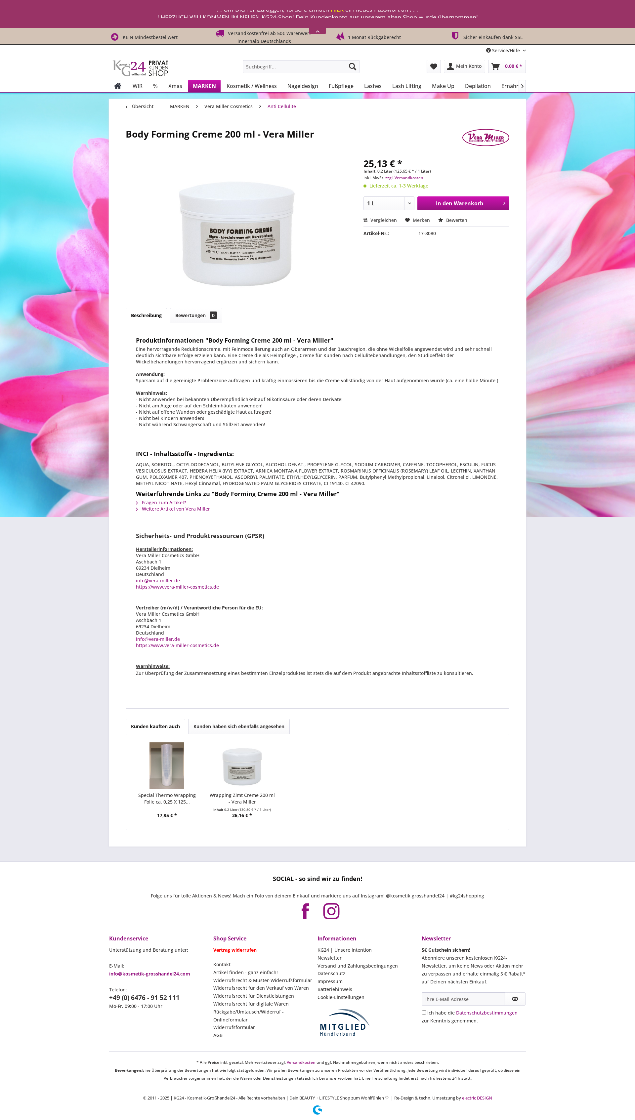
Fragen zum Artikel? (163, 502)
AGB (218, 1035)
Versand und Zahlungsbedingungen (358, 966)
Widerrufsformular (234, 1027)
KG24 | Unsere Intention (345, 950)
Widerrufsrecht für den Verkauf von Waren (261, 988)
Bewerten (456, 220)
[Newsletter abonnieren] (515, 999)
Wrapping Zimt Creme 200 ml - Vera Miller (242, 798)
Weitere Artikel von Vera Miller (175, 509)
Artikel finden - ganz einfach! (245, 972)
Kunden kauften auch (155, 726)
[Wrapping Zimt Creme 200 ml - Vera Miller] (242, 765)
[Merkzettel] (434, 66)
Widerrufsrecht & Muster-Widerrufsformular (262, 980)
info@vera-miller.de (158, 580)
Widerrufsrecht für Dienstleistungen (253, 996)
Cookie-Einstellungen (341, 997)
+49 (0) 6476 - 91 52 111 (144, 997)
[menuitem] (301, 66)
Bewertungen (195, 315)
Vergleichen (383, 220)
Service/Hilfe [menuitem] (506, 50)
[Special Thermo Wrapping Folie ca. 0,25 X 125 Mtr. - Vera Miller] (167, 765)
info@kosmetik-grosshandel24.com (149, 974)
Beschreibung (146, 315)
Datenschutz (331, 973)
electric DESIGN (477, 1098)
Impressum (330, 981)
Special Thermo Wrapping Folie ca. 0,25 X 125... (167, 798)
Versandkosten (301, 1062)
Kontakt (222, 964)
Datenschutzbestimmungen (487, 1013)
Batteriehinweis (335, 989)
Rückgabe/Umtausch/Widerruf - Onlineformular (248, 1016)
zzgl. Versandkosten (404, 178)
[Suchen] (353, 66)
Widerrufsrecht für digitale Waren (251, 1004)
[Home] (118, 86)
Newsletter (330, 958)
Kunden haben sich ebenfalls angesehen (238, 726)
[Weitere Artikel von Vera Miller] (485, 140)
